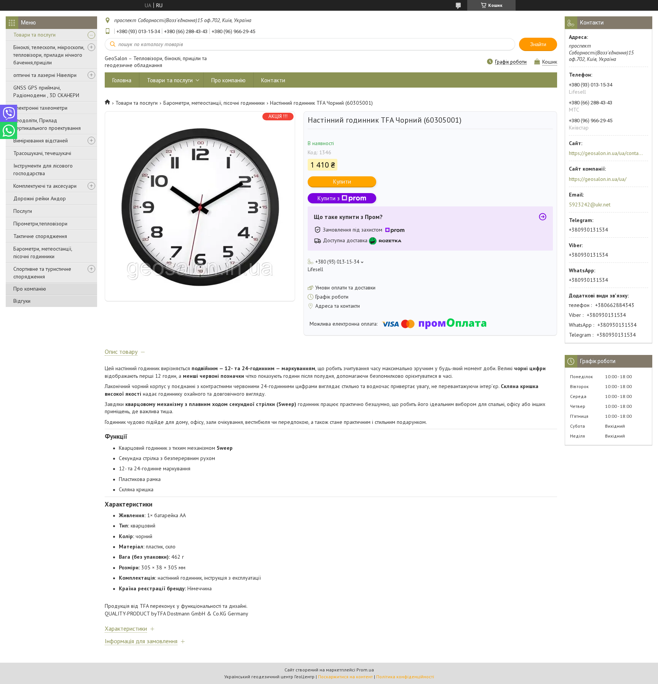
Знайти (538, 44)
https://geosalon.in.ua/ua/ (597, 179)
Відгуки (21, 300)
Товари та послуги (34, 34)
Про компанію (29, 288)
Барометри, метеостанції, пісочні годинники (42, 252)
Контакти (273, 80)
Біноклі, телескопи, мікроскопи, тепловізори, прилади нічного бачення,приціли (48, 55)
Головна (121, 80)
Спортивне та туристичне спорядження (42, 272)
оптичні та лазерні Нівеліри (45, 75)
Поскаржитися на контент (345, 676)
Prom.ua (365, 670)
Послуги (22, 211)
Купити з (329, 198)
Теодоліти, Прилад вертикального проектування (47, 124)
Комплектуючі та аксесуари (45, 185)
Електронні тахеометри (40, 107)
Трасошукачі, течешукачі (42, 153)
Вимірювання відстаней (40, 140)
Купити (342, 181)
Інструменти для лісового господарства (43, 169)
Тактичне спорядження (40, 236)
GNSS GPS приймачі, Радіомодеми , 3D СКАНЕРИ (46, 91)
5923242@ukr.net (589, 204)
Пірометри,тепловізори (40, 223)
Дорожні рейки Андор (39, 198)
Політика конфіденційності (405, 676)
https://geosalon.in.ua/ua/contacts (606, 153)
